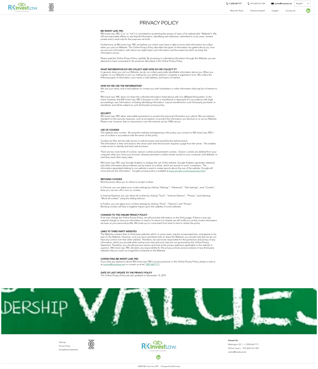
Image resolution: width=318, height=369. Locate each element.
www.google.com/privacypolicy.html (187, 171)
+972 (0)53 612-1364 (250, 348)
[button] (257, 11)
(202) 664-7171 (152, 264)
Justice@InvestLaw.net (114, 264)
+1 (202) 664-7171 (251, 344)
